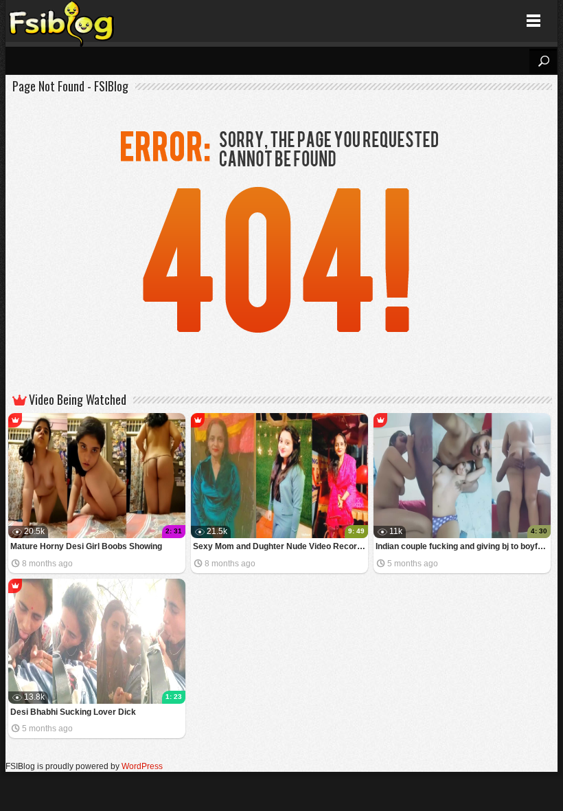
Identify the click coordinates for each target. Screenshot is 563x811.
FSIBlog (62, 21)
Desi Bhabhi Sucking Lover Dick (73, 712)
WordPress (142, 766)
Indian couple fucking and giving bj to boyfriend (463, 546)
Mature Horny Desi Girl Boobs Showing (86, 546)
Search (543, 61)
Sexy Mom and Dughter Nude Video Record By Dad (280, 546)
